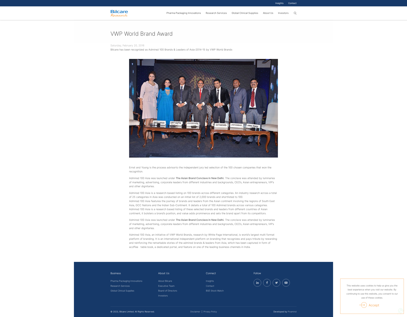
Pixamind (292, 311)
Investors (283, 12)
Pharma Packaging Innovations (183, 12)
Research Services (216, 12)
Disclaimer (195, 311)
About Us (268, 12)
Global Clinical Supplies (245, 12)
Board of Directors (167, 290)
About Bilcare (165, 281)
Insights (279, 3)
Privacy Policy (210, 311)
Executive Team (166, 286)
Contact (292, 3)
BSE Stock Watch (215, 290)
